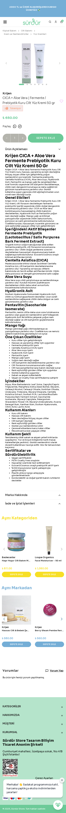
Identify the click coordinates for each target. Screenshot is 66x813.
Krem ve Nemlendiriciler (16, 34)
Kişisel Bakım (9, 30)
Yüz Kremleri (39, 34)
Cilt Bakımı (26, 30)
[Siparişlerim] (55, 22)
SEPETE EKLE (45, 138)
